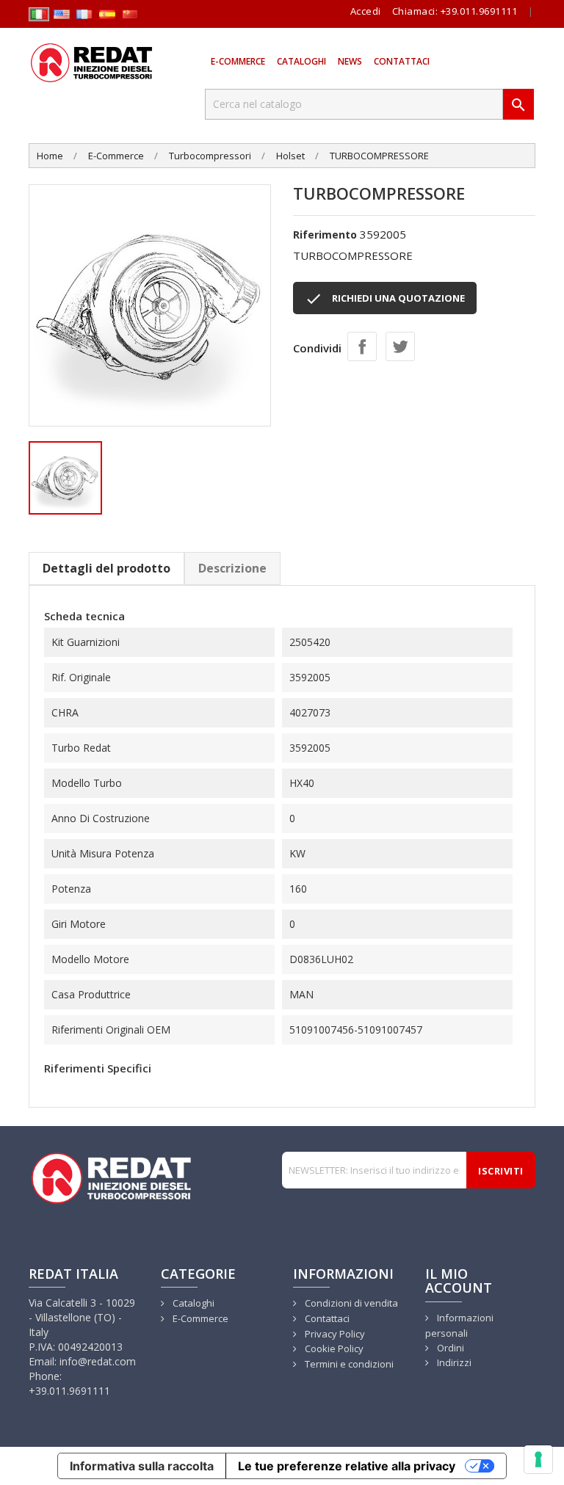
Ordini (449, 1347)
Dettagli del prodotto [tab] (106, 568)
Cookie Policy (333, 1348)
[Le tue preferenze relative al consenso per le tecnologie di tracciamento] (538, 1459)
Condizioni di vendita (350, 1303)
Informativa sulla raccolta (142, 1466)
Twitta (400, 346)
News (350, 61)
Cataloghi (301, 61)
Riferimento (325, 235)
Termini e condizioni (348, 1363)
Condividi (362, 346)
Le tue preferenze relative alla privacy (346, 1466)
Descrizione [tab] (232, 568)
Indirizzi (453, 1362)
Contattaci (402, 61)
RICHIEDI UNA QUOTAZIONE (385, 299)
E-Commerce (238, 61)
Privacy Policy (334, 1333)
